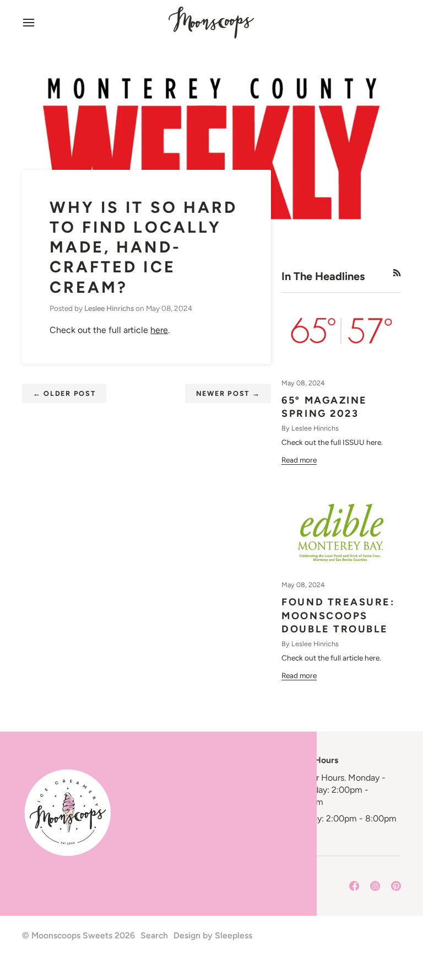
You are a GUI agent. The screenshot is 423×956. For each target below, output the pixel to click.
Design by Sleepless (212, 935)
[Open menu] (38, 22)
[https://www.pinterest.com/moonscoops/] (396, 886)
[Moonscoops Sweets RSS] (397, 273)
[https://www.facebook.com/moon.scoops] (354, 886)
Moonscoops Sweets (71, 935)
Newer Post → (228, 393)
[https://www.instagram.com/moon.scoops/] (375, 886)
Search (154, 935)
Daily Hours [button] (315, 760)
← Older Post (64, 393)
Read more (299, 459)
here (159, 330)
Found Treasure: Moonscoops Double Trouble (337, 616)
